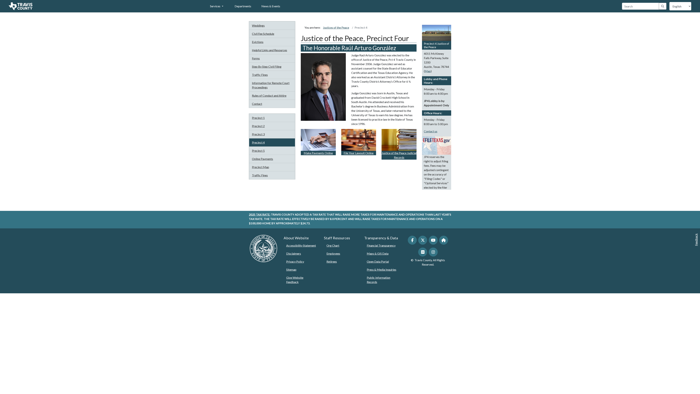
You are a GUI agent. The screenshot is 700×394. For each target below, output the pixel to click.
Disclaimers (293, 253)
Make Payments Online (318, 153)
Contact (257, 103)
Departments (243, 6)
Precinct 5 (258, 150)
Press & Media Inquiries (381, 269)
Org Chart (332, 245)
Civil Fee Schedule (263, 33)
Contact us (430, 131)
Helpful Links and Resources (269, 50)
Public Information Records (378, 280)
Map (428, 71)
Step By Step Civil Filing (266, 66)
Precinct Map (260, 167)
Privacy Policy (295, 261)
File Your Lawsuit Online (359, 153)
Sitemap (291, 269)
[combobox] (640, 6)
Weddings (258, 25)
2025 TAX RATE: (259, 214)
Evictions (257, 42)
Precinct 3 (258, 134)
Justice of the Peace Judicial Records (399, 155)
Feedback (696, 239)
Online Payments (262, 159)
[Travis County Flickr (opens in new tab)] (422, 252)
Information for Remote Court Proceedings (270, 85)
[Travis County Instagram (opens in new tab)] (433, 252)
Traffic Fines (260, 74)
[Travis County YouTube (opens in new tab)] (433, 240)
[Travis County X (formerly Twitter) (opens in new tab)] (422, 240)
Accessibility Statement (301, 245)
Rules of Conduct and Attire (269, 95)
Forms (256, 58)
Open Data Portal (378, 261)
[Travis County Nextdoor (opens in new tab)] (443, 240)
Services (215, 6)
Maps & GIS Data (377, 253)
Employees (333, 253)
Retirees (331, 261)
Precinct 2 (258, 126)
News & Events (270, 6)
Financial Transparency (381, 245)
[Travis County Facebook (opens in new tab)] (412, 240)
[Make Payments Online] (318, 139)
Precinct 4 (258, 142)
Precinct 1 (258, 117)
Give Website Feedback (294, 280)
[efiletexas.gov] (436, 145)
